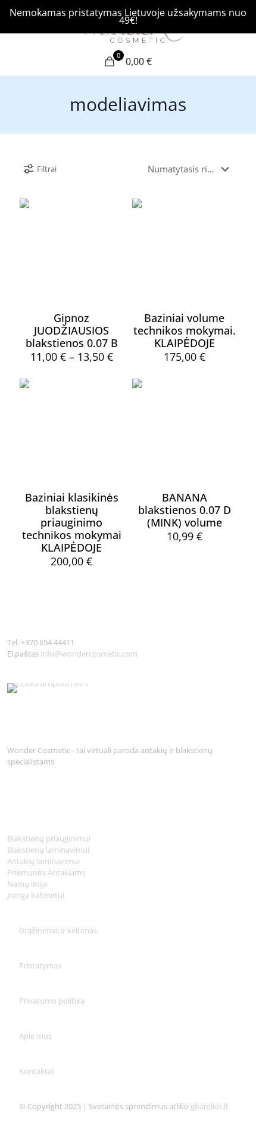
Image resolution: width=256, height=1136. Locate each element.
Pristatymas (40, 965)
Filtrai (47, 168)
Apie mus (36, 1035)
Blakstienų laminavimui (48, 849)
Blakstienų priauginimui (48, 838)
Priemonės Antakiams (46, 872)
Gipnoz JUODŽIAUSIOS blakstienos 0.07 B (72, 330)
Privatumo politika (52, 1000)
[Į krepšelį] (222, 212)
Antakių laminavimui (43, 861)
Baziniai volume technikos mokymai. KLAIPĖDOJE (184, 330)
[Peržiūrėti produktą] (110, 212)
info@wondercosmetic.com (89, 653)
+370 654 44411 (47, 642)
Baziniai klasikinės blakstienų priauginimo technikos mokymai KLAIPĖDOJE (71, 522)
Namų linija (27, 883)
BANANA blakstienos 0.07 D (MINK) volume (184, 510)
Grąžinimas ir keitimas (58, 930)
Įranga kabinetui (35, 895)
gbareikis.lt (210, 1106)
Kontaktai (36, 1071)
